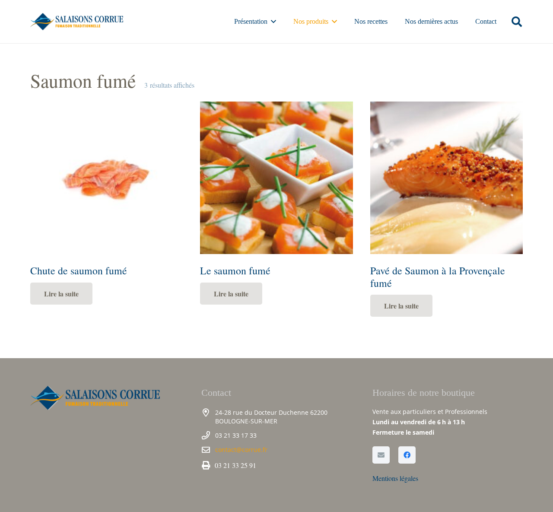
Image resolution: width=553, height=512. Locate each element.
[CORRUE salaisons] (76, 21)
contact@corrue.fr (241, 449)
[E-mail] (381, 455)
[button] (273, 21)
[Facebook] (407, 455)
